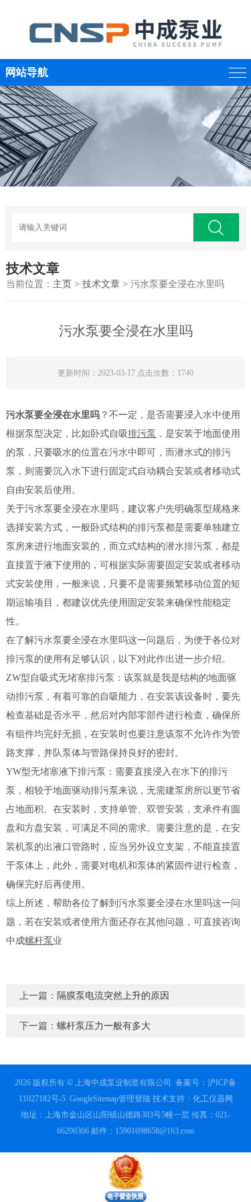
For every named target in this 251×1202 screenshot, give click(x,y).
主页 (62, 284)
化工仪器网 (213, 1098)
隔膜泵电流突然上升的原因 (113, 996)
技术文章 (101, 284)
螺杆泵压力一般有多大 (104, 1026)
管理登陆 (134, 1098)
